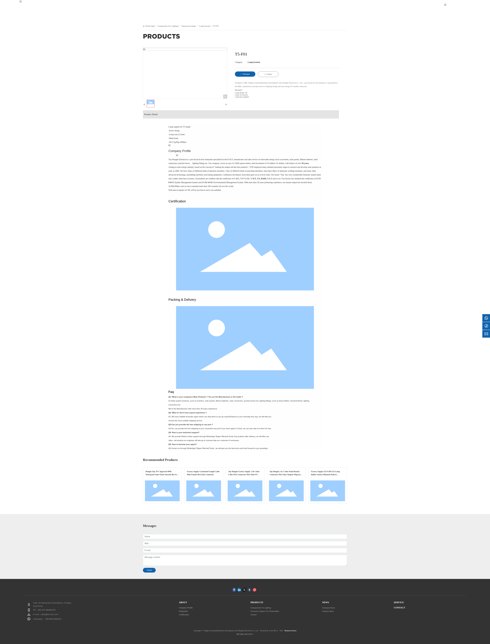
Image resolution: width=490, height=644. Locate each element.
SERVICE (399, 602)
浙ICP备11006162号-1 (245, 634)
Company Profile (186, 608)
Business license (290, 631)
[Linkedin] (239, 590)
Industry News (328, 611)
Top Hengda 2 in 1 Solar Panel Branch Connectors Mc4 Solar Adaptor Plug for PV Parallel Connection (285, 475)
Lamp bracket (204, 26)
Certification (184, 615)
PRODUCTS (256, 602)
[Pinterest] (254, 590)
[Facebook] (234, 590)
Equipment (183, 611)
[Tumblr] (249, 590)
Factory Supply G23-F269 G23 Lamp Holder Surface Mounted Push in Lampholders (325, 475)
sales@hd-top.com (49, 614)
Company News (328, 608)
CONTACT (399, 607)
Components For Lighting (167, 26)
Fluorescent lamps (188, 26)
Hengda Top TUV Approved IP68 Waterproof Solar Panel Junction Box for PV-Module (161, 475)
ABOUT (183, 602)
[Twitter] (244, 590)
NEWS (325, 602)
